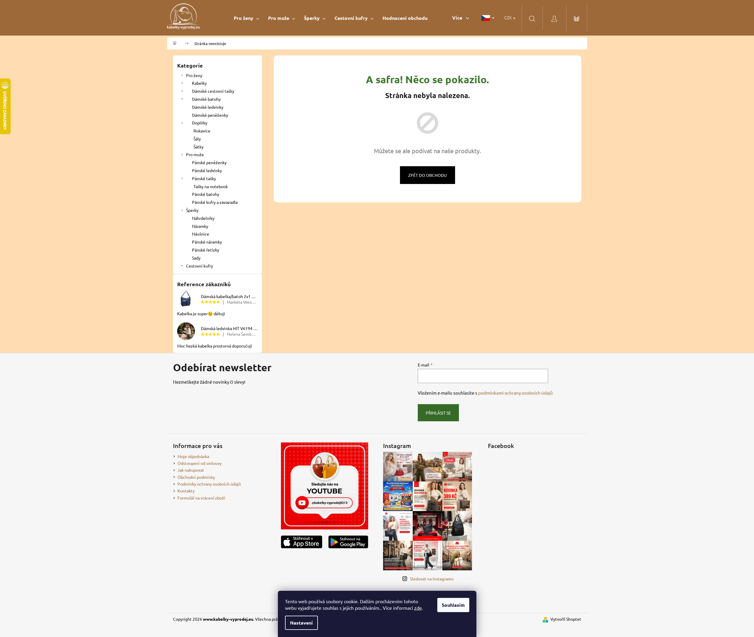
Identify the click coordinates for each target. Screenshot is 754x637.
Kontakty (186, 490)
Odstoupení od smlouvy (199, 463)
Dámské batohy (206, 99)
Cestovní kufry (199, 265)
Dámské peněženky (210, 115)
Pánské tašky (204, 178)
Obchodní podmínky (196, 477)
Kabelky (199, 83)
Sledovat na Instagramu (432, 578)
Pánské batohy (205, 194)
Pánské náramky (207, 241)
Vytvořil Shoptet (565, 619)
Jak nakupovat (190, 470)
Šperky (192, 210)
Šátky (198, 146)
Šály (197, 138)
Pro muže (195, 154)
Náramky (200, 226)
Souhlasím (453, 605)
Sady (196, 257)
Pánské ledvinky (207, 170)
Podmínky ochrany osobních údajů (209, 483)
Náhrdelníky (203, 218)
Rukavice (201, 130)
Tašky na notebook (210, 186)
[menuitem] (246, 18)
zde (418, 608)
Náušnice (200, 233)
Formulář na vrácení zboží (201, 497)
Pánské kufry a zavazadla (215, 202)
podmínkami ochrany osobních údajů (515, 393)
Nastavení (301, 623)
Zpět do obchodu (427, 175)
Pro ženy (194, 75)
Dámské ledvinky (207, 107)
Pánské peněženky (209, 162)
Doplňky (199, 122)
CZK (508, 17)
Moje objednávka (193, 456)
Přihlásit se (438, 412)
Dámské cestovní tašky (213, 91)
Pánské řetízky (205, 249)
